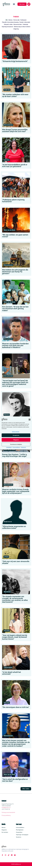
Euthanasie (23, 20)
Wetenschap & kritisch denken (22, 26)
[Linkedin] (11, 855)
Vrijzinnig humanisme (7, 26)
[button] (29, 419)
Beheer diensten (15, 431)
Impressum (23, 447)
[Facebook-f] (2, 855)
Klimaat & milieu (8, 24)
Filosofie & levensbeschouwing (10, 22)
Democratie (16, 20)
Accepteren (16, 435)
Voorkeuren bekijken (16, 444)
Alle (7, 20)
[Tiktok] (8, 855)
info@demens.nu (6, 807)
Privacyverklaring (16, 447)
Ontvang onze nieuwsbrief (8, 812)
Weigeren (16, 440)
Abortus (10, 20)
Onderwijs (25, 24)
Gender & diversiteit (24, 22)
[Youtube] (15, 855)
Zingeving (16, 29)
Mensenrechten (17, 24)
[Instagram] (5, 855)
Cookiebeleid (9, 447)
